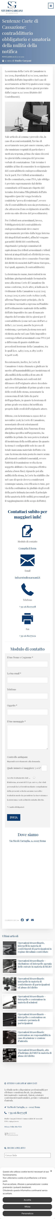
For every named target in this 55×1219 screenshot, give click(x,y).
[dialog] (27, 1193)
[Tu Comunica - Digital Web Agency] (11, 1135)
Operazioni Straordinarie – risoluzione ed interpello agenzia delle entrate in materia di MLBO (35, 963)
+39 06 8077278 (17, 1113)
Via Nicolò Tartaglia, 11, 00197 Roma (27, 840)
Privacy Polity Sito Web (13, 1127)
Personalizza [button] (27, 1213)
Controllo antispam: (17, 756)
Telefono (11, 689)
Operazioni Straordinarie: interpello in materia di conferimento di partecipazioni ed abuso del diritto (34, 983)
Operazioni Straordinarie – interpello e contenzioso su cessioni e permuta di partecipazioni (32, 1019)
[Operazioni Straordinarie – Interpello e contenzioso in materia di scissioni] (9, 1007)
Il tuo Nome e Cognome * (20, 657)
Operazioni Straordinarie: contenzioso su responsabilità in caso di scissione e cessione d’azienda (34, 1036)
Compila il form (27, 548)
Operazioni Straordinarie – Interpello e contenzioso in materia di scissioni (32, 999)
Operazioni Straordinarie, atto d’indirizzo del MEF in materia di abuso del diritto (34, 1052)
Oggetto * (12, 705)
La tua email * (14, 673)
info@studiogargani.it (27, 577)
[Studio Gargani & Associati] (11, 12)
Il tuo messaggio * (16, 721)
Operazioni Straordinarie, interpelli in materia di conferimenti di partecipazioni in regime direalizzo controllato (35, 947)
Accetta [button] (27, 1200)
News (4, 57)
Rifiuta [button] (27, 1206)
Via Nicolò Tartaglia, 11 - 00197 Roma (23, 1107)
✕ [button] (51, 1171)
